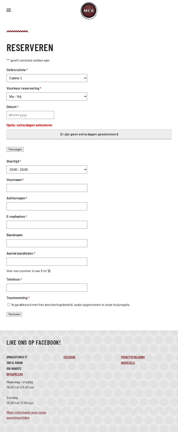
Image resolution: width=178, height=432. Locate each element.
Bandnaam (15, 235)
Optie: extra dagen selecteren (29, 125)
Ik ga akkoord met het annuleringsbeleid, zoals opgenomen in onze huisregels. (71, 304)
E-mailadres (17, 216)
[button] (9, 11)
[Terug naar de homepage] (89, 11)
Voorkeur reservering (24, 88)
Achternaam (17, 198)
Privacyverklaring (133, 357)
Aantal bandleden (21, 253)
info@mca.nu (15, 374)
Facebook (69, 357)
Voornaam (15, 179)
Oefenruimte (17, 70)
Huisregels (128, 363)
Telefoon (14, 279)
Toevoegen (15, 149)
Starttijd (14, 161)
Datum (12, 106)
